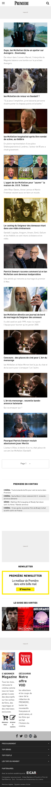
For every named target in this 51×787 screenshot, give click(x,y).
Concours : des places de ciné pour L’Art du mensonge (25, 359)
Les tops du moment (10, 761)
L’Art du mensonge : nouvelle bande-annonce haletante (22, 402)
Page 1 (23, 463)
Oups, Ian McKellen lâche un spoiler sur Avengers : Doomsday (24, 51)
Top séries (6, 749)
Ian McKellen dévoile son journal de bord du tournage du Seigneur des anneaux (24, 316)
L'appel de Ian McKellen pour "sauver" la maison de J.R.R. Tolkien (24, 184)
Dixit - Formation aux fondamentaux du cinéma (27, 779)
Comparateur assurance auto (11, 777)
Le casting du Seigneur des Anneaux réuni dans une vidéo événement (25, 227)
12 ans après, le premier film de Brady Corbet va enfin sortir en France (25, 509)
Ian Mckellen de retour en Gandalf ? (21, 96)
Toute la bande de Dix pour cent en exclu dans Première (25, 491)
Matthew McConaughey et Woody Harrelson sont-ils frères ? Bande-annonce (24, 503)
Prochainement (9, 744)
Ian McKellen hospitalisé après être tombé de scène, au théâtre (25, 138)
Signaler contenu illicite (22, 784)
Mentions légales (7, 784)
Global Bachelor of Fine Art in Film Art (35, 777)
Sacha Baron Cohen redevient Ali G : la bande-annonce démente (25, 497)
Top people (7, 755)
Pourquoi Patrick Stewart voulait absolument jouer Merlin (20, 442)
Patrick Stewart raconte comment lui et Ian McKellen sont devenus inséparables (25, 273)
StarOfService (6, 779)
